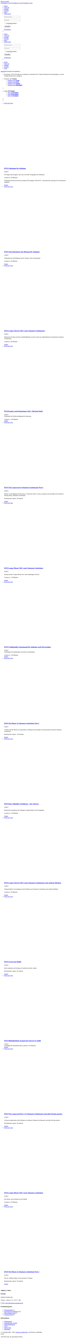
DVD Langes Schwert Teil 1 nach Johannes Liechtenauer (24, 331)
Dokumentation (8, 1310)
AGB (5, 1326)
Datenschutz (7, 1327)
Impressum (7, 1329)
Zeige (13, 92)
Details (6, 185)
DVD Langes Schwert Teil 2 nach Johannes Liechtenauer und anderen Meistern (32, 883)
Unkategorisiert (8, 1314)
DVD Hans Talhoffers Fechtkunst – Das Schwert (21, 804)
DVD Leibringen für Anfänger (15, 168)
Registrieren (7, 29)
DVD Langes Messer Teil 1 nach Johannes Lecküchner (23, 568)
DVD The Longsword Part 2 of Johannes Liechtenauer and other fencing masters (33, 1114)
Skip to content (5, 1)
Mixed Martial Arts (9, 1313)
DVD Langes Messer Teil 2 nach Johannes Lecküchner (23, 1193)
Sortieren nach (13, 80)
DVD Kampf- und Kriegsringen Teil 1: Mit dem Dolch (23, 411)
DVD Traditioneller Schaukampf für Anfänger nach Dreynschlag (27, 647)
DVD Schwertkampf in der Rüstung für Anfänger (22, 252)
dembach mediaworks (22, 1332)
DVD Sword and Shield (12, 962)
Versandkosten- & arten (10, 1323)
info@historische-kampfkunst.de (14, 1303)
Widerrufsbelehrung (9, 1324)
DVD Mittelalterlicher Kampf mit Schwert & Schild (22, 1041)
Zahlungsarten (8, 1321)
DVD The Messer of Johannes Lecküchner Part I (21, 723)
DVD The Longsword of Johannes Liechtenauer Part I (23, 487)
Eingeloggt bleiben (11, 23)
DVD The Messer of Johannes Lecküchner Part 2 (21, 1272)
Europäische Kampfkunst (11, 1311)
